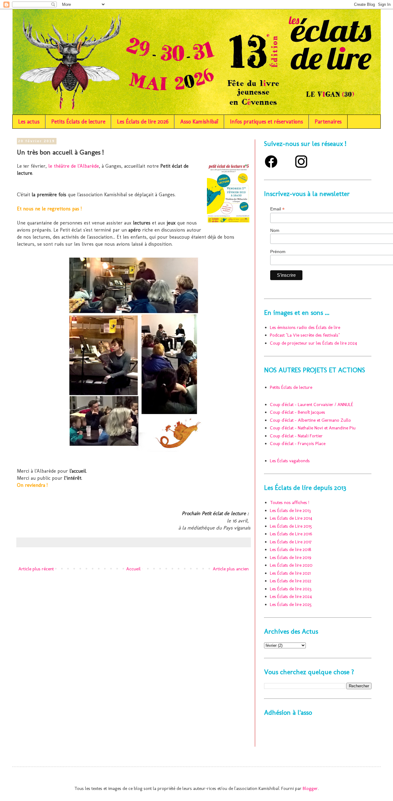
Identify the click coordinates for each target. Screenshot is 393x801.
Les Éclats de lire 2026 (143, 121)
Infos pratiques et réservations (266, 121)
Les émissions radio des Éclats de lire (305, 327)
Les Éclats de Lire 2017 (291, 542)
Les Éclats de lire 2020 (291, 565)
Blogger (310, 788)
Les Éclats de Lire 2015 (291, 526)
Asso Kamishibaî (199, 121)
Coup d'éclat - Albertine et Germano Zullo (310, 420)
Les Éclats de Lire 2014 (291, 518)
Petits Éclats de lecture (78, 121)
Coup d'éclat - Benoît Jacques (297, 412)
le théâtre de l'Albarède (73, 166)
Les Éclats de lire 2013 (290, 510)
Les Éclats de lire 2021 (290, 573)
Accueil (133, 569)
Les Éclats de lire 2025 (291, 604)
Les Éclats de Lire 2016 (291, 534)
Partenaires (328, 121)
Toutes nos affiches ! (289, 502)
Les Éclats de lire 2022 (290, 581)
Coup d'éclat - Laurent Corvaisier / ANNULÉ (311, 404)
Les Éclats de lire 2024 (291, 596)
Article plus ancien (231, 569)
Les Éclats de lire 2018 (290, 549)
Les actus (29, 121)
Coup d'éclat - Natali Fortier (296, 436)
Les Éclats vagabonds (290, 460)
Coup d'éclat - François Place (297, 443)
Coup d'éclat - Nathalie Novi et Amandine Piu (313, 428)
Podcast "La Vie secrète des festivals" (305, 335)
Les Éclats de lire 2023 (291, 589)
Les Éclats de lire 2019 (290, 557)
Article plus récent (36, 569)
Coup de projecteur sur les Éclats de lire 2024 (313, 343)
